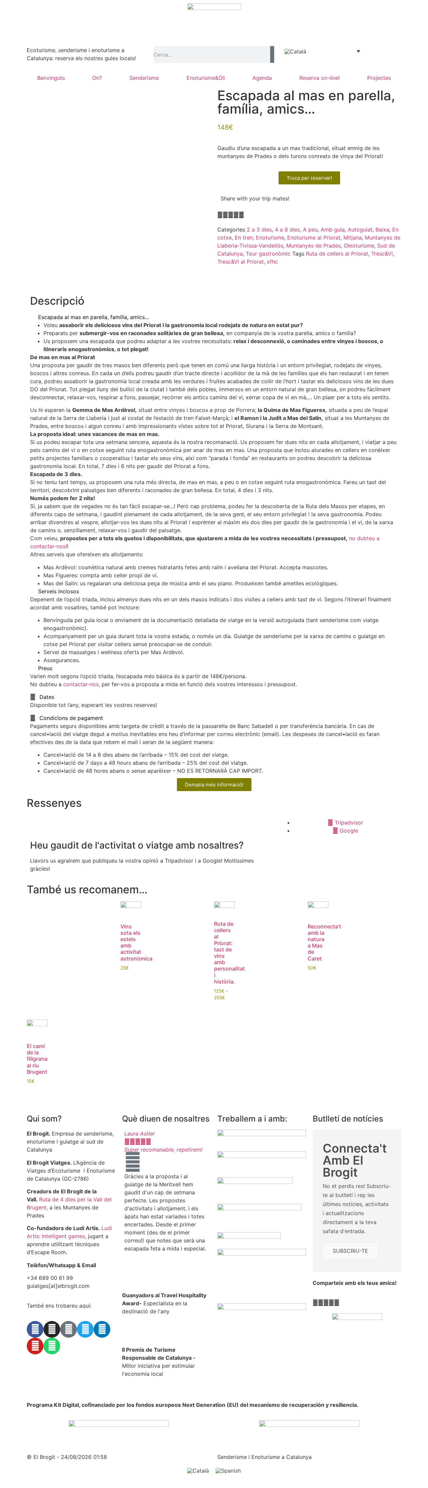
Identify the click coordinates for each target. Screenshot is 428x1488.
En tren (244, 237)
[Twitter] (85, 1329)
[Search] (272, 54)
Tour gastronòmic (268, 253)
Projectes (379, 78)
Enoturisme (270, 237)
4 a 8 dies (287, 229)
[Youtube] (35, 1346)
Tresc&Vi (382, 253)
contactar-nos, (81, 684)
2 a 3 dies (259, 229)
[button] (220, 215)
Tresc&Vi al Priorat (240, 261)
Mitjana (352, 237)
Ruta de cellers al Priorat (337, 253)
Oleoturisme (359, 245)
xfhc (272, 261)
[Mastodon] (68, 1329)
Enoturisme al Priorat (313, 237)
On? (97, 78)
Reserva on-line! (319, 78)
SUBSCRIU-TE (350, 1250)
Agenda (262, 78)
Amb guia (333, 229)
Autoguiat (360, 229)
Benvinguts (51, 78)
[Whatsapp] (51, 1346)
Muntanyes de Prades (313, 245)
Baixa (382, 229)
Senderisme (144, 78)
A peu (310, 229)
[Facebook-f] (35, 1329)
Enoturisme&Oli (206, 78)
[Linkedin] (102, 1329)
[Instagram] (51, 1329)
